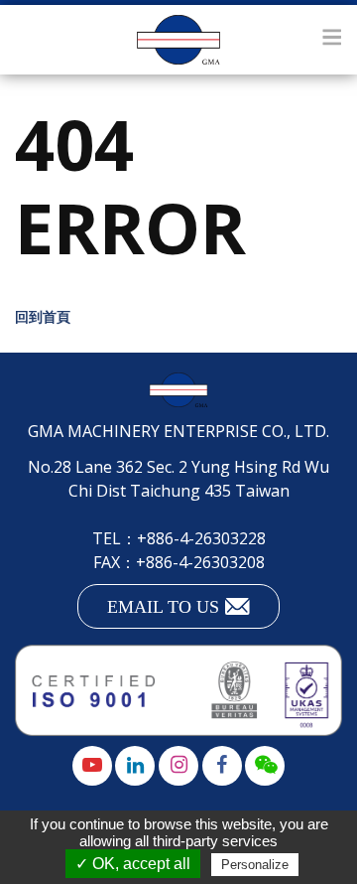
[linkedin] (135, 766)
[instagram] (178, 766)
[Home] (178, 40)
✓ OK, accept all (132, 863)
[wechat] (265, 766)
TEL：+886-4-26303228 (179, 538)
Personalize (255, 864)
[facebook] (222, 766)
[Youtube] (92, 766)
